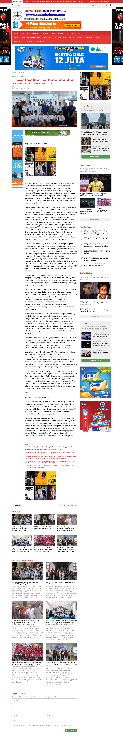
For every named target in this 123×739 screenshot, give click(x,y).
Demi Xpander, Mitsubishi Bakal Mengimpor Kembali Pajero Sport (101, 335)
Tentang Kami (75, 33)
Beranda (15, 33)
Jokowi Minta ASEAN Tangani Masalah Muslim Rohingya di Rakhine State (101, 140)
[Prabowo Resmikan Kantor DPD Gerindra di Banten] (86, 149)
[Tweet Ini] (64, 505)
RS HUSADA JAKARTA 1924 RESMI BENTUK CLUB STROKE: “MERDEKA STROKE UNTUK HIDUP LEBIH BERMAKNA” (49, 466)
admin (17, 87)
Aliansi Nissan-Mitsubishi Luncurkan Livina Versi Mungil (100, 353)
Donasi (53, 33)
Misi (67, 33)
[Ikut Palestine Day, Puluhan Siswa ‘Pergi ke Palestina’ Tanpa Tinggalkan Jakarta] (22, 519)
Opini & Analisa (47, 37)
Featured (14, 77)
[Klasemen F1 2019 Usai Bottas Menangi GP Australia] (87, 203)
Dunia (23, 37)
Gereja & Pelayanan (33, 37)
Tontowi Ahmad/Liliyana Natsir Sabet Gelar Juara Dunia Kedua (104, 210)
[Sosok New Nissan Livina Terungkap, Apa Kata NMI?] (86, 344)
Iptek (64, 37)
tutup (8, 8)
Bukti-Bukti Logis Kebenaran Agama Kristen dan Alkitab (96, 259)
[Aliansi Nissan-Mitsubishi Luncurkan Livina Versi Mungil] (86, 353)
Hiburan (71, 37)
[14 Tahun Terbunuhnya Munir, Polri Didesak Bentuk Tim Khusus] (95, 290)
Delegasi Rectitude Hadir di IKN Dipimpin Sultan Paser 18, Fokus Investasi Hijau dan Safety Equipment (94, 133)
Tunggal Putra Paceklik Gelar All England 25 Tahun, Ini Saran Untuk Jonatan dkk (94, 194)
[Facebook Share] (60, 505)
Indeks (18, 5)
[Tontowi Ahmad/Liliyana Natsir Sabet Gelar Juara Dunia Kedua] (104, 202)
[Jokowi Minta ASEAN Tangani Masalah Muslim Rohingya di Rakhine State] (86, 141)
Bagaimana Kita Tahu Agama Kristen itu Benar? (97, 252)
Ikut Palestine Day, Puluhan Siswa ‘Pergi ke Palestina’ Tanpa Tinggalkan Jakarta (50, 447)
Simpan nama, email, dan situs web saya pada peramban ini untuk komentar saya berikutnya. (42, 725)
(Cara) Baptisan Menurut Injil (93, 265)
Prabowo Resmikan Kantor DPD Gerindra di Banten (101, 149)
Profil (97, 37)
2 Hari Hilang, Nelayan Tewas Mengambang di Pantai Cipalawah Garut (94, 310)
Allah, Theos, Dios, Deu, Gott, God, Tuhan (97, 239)
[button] (107, 5)
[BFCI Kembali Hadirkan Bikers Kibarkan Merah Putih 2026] (44, 519)
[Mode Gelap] (110, 5)
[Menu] (13, 5)
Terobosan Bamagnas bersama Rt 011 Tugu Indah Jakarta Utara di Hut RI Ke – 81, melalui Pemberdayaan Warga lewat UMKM (51, 453)
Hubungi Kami (25, 33)
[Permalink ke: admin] (13, 87)
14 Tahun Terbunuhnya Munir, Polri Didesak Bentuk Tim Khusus (93, 304)
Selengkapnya (95, 157)
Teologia (79, 37)
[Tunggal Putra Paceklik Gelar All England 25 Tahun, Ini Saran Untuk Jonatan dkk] (95, 183)
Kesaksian (35, 33)
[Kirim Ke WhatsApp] (75, 505)
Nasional (61, 33)
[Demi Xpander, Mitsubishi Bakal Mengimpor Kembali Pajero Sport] (86, 336)
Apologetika (89, 37)
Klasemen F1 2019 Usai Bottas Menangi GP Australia (87, 211)
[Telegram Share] (71, 505)
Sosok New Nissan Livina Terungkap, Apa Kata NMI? (101, 344)
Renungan (45, 33)
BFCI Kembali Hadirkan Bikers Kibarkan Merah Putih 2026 (43, 449)
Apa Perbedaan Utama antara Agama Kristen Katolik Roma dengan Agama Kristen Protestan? (96, 245)
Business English (18, 41)
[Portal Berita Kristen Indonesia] (40, 15)
